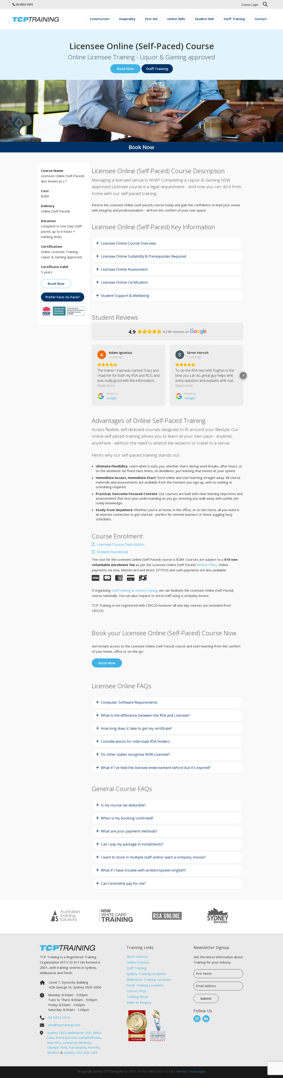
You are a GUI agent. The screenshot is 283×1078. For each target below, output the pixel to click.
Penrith (93, 1047)
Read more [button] (106, 385)
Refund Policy (207, 564)
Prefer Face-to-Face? (63, 297)
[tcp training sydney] (35, 19)
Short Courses (137, 956)
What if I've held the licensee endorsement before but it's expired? (155, 767)
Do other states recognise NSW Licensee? (135, 754)
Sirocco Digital (197, 1071)
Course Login (249, 4)
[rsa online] (167, 915)
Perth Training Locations (145, 985)
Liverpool (70, 1042)
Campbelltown (90, 1037)
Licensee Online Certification (124, 282)
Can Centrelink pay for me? (123, 883)
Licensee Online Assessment (124, 269)
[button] (91, 375)
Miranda (85, 1042)
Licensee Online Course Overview (128, 243)
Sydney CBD (56, 1032)
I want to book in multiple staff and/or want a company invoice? (153, 857)
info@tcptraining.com (64, 1025)
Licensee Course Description (120, 544)
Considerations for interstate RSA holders (135, 741)
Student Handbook (112, 551)
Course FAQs (136, 991)
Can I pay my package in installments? (132, 844)
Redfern (53, 1052)
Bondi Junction (66, 1037)
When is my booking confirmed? (127, 818)
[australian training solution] (65, 915)
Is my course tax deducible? (123, 805)
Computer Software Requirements (129, 702)
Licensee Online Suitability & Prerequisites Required (143, 256)
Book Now (125, 68)
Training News (137, 996)
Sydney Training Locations (146, 973)
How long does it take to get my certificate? (136, 728)
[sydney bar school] (218, 915)
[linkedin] (206, 1018)
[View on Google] (101, 354)
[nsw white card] (116, 915)
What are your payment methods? (129, 831)
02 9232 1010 (24, 4)
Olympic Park (57, 1047)
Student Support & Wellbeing (125, 295)
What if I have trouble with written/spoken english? (143, 870)
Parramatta (77, 1047)
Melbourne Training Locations (148, 979)
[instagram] (197, 1018)
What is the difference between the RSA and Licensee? (145, 715)
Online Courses (137, 962)
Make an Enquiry (138, 1002)
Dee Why (54, 1042)
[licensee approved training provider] (63, 310)
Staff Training (136, 968)
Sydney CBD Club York (80, 1052)
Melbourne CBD (79, 1032)
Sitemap (181, 1071)
